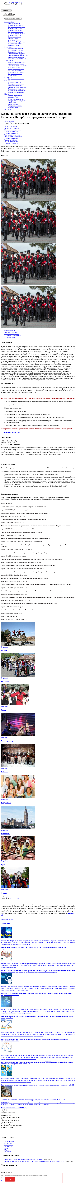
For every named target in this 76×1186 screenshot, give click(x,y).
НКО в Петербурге (10, 337)
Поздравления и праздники (16, 101)
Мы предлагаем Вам (10, 332)
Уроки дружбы (13, 75)
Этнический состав (14, 23)
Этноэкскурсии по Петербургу (18, 55)
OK (10, 1179)
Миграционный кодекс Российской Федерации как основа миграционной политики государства (35, 1161)
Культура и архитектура (15, 43)
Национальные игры (14, 35)
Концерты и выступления (16, 62)
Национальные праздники (16, 27)
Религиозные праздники (16, 92)
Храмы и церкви (13, 45)
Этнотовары (8, 77)
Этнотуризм (8, 47)
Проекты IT (7, 923)
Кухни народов (13, 104)
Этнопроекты (8, 60)
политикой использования (34, 1175)
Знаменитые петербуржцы (16, 53)
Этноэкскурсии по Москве (16, 57)
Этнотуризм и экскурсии (16, 69)
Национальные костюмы (16, 79)
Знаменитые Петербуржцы (16, 42)
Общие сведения (9, 330)
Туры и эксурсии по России (17, 59)
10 (13, 898)
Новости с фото (13, 107)
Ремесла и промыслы (15, 38)
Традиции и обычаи (14, 37)
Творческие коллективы (15, 32)
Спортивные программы (16, 72)
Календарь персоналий (15, 48)
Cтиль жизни (12, 102)
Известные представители (12, 335)
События (7, 80)
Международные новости (16, 99)
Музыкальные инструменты (17, 33)
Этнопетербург (9, 22)
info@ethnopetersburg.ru (16, 2)
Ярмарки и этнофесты (15, 40)
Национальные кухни (15, 30)
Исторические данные (11, 334)
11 (15, 898)
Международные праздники (17, 90)
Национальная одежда (15, 28)
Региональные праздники (16, 89)
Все (17, 898)
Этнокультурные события (16, 84)
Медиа (6, 94)
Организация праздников (16, 64)
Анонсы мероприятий (15, 95)
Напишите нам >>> (10, 432)
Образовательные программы (17, 65)
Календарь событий (14, 82)
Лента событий (13, 97)
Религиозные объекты (15, 52)
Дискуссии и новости (15, 106)
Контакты (7, 109)
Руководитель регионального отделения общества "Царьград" (24, 1159)
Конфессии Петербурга (15, 25)
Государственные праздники (17, 87)
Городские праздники (15, 85)
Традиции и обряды (14, 70)
